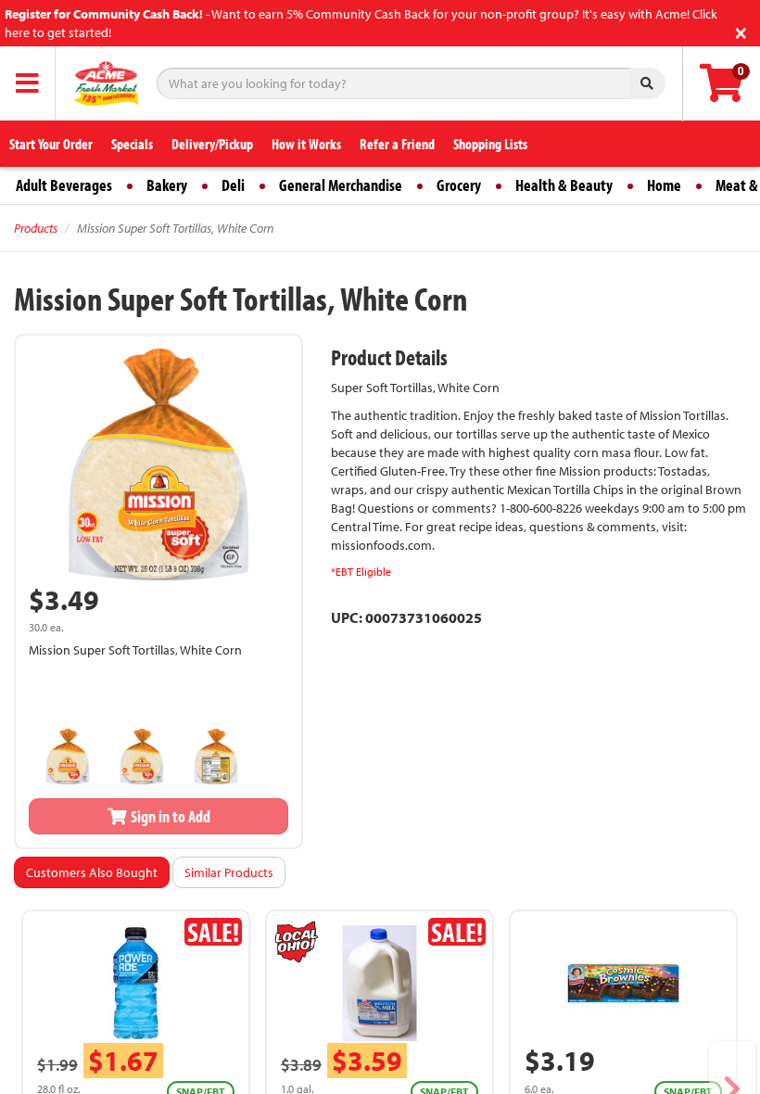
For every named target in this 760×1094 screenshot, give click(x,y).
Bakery (166, 185)
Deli (233, 185)
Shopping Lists (490, 143)
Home (664, 185)
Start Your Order (51, 143)
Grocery (459, 185)
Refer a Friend (397, 143)
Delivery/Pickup (212, 143)
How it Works (306, 143)
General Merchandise (340, 185)
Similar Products (228, 872)
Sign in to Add (169, 816)
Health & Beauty (564, 185)
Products (35, 228)
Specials (132, 143)
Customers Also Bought (92, 872)
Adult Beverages (64, 185)
